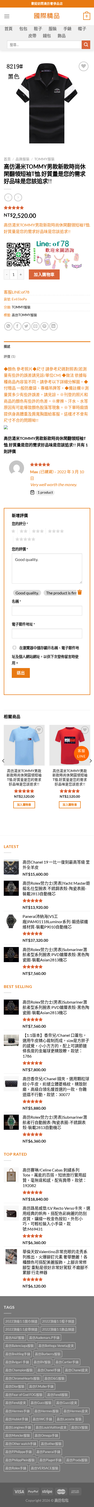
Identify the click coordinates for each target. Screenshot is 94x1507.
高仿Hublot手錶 (16, 1419)
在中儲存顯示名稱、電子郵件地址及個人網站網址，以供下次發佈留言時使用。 (45, 655)
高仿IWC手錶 (42, 1419)
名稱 (16, 601)
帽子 (82, 28)
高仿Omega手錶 (46, 1435)
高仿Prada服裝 (77, 1460)
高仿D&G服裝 (54, 1378)
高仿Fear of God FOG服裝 (24, 1395)
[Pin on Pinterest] (44, 326)
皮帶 (32, 35)
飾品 (62, 35)
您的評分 (20, 524)
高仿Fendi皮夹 (15, 1403)
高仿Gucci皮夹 (66, 1403)
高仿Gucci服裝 (41, 1403)
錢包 (47, 35)
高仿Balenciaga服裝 (19, 1346)
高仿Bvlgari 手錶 (17, 1362)
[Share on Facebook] (17, 326)
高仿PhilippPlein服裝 (20, 1460)
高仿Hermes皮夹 (75, 1411)
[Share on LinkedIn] (53, 326)
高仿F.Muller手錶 (41, 1386)
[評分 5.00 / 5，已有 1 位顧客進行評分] (47, 208)
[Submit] (86, 44)
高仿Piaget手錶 (50, 1460)
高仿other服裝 (51, 1444)
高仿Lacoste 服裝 (69, 1419)
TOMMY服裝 (44, 159)
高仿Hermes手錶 (17, 1411)
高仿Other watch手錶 (20, 1444)
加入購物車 (44, 274)
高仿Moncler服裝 (17, 1435)
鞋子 (38, 28)
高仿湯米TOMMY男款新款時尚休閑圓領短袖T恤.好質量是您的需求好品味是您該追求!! (24, 777)
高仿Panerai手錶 (48, 1452)
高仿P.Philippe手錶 (18, 1452)
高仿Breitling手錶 (17, 1354)
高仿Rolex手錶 (15, 1468)
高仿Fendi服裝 (57, 1395)
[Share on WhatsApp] (8, 326)
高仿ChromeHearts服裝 (22, 1378)
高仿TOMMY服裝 (24, 315)
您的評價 (20, 549)
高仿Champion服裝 (19, 1370)
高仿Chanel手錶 (48, 1370)
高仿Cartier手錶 (67, 1362)
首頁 (9, 28)
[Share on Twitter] (26, 326)
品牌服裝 (23, 159)
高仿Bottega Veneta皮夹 (56, 1346)
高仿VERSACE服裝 (44, 1468)
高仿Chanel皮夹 (76, 1370)
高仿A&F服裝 (15, 1338)
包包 (23, 28)
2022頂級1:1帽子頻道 (58, 1321)
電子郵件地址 (23, 624)
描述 (7, 346)
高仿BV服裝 (42, 1362)
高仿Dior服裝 (15, 1386)
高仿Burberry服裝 (48, 1354)
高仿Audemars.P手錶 (44, 1338)
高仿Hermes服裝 (46, 1411)
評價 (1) (10, 356)
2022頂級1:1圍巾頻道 (21, 1321)
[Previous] (3, 771)
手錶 (67, 28)
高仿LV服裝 (79, 1427)
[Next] (90, 771)
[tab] (47, 346)
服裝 (53, 28)
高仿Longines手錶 (18, 1427)
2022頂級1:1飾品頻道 (58, 1329)
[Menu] (7, 16)
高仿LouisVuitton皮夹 (51, 1427)
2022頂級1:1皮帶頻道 (21, 1329)
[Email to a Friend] (35, 326)
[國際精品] (47, 16)
